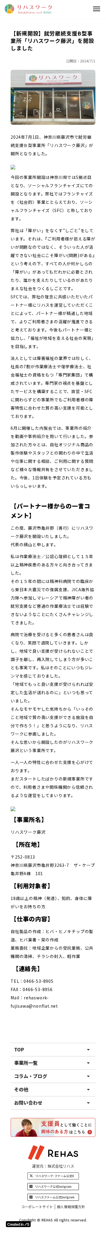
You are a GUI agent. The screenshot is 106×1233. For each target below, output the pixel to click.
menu (96, 9)
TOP (19, 1049)
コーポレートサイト (37, 1206)
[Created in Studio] (18, 1224)
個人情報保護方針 (71, 1206)
